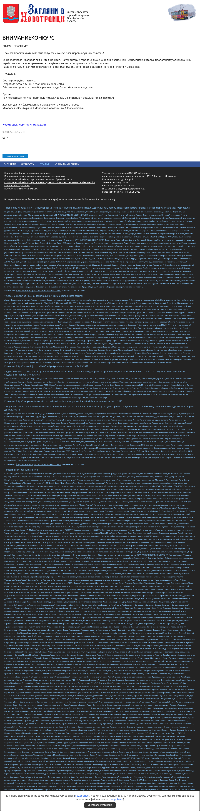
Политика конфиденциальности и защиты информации (34, 176)
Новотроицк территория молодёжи (24, 124)
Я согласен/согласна (100, 805)
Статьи (45, 164)
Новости (28, 164)
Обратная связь (67, 164)
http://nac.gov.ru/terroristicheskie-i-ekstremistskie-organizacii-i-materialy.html (57, 401)
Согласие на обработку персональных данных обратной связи (38, 179)
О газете (9, 164)
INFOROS (130, 191)
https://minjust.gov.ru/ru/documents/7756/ (38, 290)
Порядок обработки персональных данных (27, 172)
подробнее (82, 795)
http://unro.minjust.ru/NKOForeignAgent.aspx (40, 366)
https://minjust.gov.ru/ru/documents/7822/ (38, 464)
